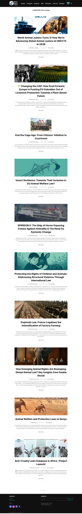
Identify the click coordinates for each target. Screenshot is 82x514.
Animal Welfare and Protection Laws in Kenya (41, 419)
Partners (48, 3)
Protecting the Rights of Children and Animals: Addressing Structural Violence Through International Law (41, 277)
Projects (29, 3)
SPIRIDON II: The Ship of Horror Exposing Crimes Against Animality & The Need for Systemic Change (41, 228)
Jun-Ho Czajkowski (33, 187)
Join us (55, 3)
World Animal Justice (33, 47)
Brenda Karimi (34, 422)
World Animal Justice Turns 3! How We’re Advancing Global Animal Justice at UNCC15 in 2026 (41, 41)
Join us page (12, 500)
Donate (61, 3)
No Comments (51, 47)
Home (23, 3)
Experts (36, 3)
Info (42, 3)
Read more (42, 57)
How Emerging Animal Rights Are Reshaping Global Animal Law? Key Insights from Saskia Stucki (41, 372)
